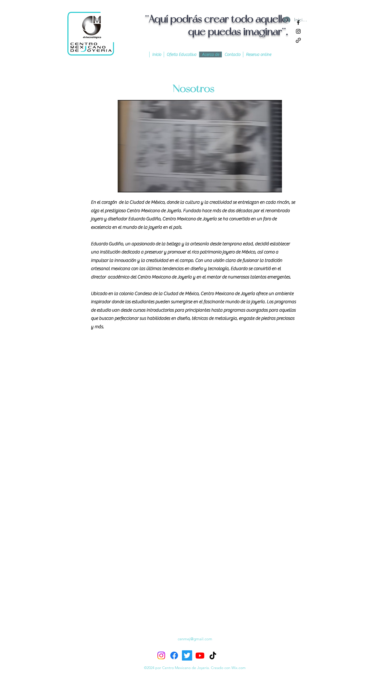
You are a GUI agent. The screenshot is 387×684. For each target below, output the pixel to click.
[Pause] (124, 185)
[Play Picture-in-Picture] (265, 185)
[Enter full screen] (274, 185)
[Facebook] (174, 655)
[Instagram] (161, 655)
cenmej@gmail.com (195, 638)
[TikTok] (213, 655)
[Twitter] (187, 655)
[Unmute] (133, 185)
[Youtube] (200, 655)
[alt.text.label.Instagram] (298, 31)
